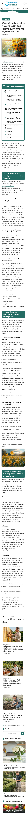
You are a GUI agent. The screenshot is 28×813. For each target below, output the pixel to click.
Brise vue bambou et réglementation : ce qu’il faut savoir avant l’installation (13, 649)
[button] (23, 725)
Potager (5, 712)
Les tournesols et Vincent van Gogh (14, 95)
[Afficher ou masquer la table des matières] (23, 86)
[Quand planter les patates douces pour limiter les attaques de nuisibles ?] (13, 702)
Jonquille (9, 137)
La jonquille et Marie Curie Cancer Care (14, 104)
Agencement (7, 644)
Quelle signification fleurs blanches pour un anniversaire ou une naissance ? (14, 767)
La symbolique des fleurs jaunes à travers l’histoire (12, 91)
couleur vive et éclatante (13, 384)
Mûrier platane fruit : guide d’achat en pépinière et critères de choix (12, 682)
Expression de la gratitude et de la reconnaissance (14, 117)
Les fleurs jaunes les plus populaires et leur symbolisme (12, 127)
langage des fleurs (8, 186)
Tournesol (9, 131)
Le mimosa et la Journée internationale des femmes (14, 100)
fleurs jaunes (8, 62)
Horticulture (7, 678)
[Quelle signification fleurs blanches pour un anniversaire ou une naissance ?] (14, 752)
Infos (5, 793)
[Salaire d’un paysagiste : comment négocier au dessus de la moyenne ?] (14, 782)
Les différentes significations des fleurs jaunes (13, 109)
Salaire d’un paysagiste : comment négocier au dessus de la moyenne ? (14, 797)
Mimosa (9, 134)
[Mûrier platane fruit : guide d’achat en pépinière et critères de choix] (13, 668)
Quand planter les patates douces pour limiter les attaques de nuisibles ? (12, 716)
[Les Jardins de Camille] (11, 3)
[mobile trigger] (3, 3)
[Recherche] (21, 3)
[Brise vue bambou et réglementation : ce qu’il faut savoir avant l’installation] (13, 634)
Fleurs (6, 19)
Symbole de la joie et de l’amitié (13, 113)
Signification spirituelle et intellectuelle (14, 122)
